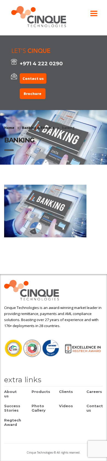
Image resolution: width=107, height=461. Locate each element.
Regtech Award (12, 422)
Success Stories (12, 408)
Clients (66, 391)
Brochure (32, 93)
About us (10, 393)
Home (9, 127)
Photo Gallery (39, 408)
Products (41, 391)
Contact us (33, 78)
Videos (66, 406)
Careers (94, 391)
